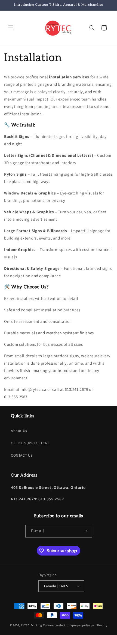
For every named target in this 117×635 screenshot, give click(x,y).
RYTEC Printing (31, 625)
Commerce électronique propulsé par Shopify (75, 625)
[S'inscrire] (86, 531)
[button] (11, 28)
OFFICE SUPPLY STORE (30, 443)
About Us (19, 430)
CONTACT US (22, 455)
